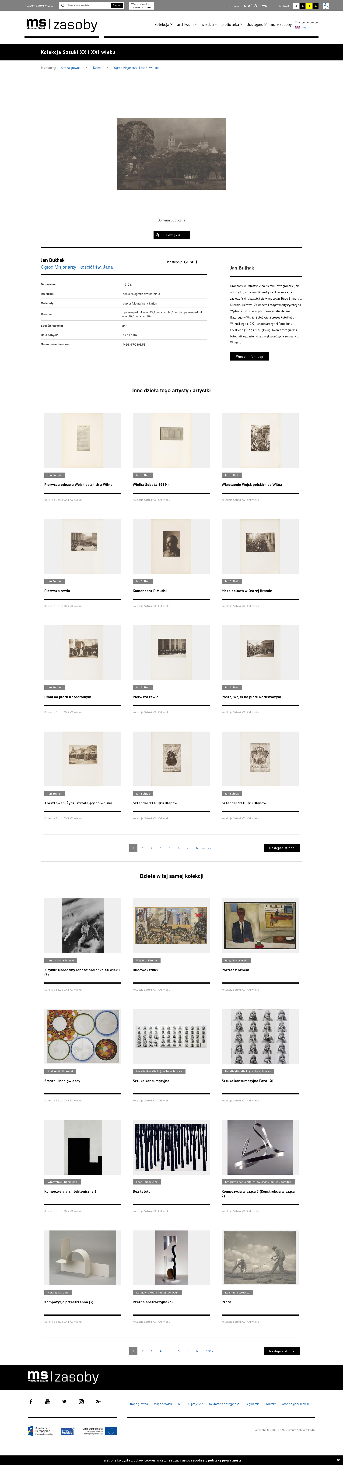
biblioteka (230, 24)
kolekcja (161, 24)
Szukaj (117, 5)
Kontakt (271, 1404)
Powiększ (173, 235)
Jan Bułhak (53, 260)
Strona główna (71, 68)
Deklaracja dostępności (224, 1404)
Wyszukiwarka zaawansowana (141, 5)
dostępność (257, 24)
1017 (210, 1351)
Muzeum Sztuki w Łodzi (39, 5)
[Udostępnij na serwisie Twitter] (192, 261)
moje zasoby (281, 24)
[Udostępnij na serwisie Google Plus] (186, 261)
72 (210, 848)
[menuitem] (164, 24)
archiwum (185, 24)
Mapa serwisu (163, 1404)
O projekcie (195, 1404)
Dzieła (97, 68)
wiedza (207, 24)
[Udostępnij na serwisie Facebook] (196, 261)
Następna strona (281, 848)
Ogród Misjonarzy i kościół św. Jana (136, 68)
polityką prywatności (224, 1460)
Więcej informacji (249, 356)
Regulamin (252, 1404)
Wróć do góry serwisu (297, 1404)
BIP (180, 1404)
